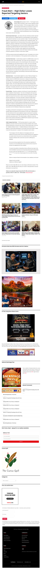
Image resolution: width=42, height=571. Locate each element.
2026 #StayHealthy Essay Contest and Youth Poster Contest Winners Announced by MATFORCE (11, 216)
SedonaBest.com (28, 562)
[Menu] (3, 2)
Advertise (5, 551)
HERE (32, 371)
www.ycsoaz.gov (29, 172)
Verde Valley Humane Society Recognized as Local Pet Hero (11, 195)
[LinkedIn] (3, 30)
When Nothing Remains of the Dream (9, 394)
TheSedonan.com (20, 562)
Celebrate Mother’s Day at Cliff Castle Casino (30, 215)
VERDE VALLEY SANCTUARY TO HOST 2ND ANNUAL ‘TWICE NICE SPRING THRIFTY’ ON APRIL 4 (31, 234)
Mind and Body (24, 537)
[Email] (3, 36)
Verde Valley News (7, 537)
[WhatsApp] (3, 42)
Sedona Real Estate (7, 548)
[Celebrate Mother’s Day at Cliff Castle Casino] (31, 208)
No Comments (11, 15)
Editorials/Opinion (7, 538)
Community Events (25, 540)
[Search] (39, 2)
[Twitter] (3, 28)
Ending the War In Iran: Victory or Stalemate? (11, 401)
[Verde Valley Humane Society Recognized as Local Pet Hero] (11, 188)
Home (3, 5)
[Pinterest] (3, 33)
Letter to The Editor (7, 540)
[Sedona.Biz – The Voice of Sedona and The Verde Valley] (21, 2)
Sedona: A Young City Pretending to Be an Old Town (31, 390)
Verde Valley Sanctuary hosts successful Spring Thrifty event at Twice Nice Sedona (11, 233)
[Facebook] (3, 25)
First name (4, 514)
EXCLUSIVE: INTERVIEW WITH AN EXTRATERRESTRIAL (12, 415)
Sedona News (6, 535)
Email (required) (5, 510)
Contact (5, 555)
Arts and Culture (25, 535)
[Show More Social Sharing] (27, 18)
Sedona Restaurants (25, 542)
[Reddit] (3, 39)
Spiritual (23, 538)
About (5, 553)
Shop (4, 550)
